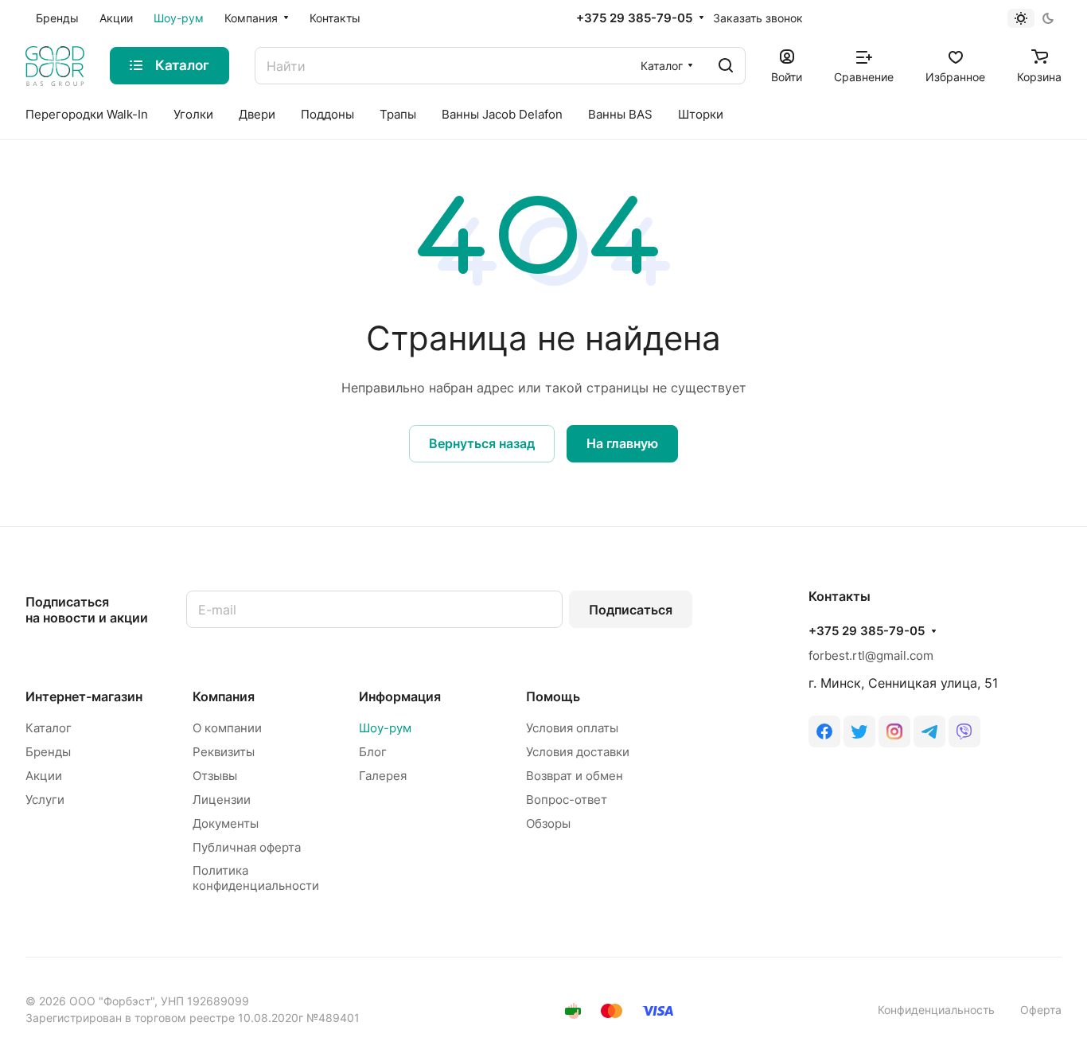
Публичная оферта (247, 847)
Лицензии (222, 799)
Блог (373, 751)
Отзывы (215, 775)
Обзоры (548, 823)
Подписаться (630, 610)
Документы (226, 823)
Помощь (553, 696)
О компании (227, 727)
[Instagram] (894, 731)
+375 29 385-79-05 (634, 18)
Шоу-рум (385, 727)
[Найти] (726, 65)
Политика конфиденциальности (256, 878)
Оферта (1041, 1009)
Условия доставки (577, 751)
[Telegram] (929, 731)
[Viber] (964, 731)
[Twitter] (859, 731)
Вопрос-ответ (566, 799)
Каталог (48, 727)
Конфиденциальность (936, 1009)
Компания (224, 696)
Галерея (383, 775)
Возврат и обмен (574, 775)
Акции (43, 775)
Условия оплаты (572, 727)
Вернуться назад (482, 443)
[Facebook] (824, 731)
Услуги (44, 799)
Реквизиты (224, 751)
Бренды (48, 751)
